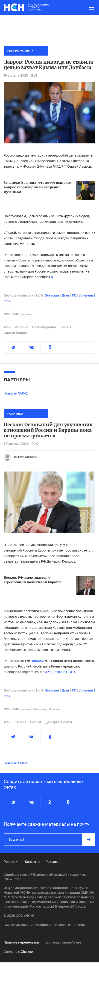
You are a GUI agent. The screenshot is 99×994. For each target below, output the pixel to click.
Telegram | (87, 295)
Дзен (65, 295)
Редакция (11, 862)
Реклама (52, 862)
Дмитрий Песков (59, 722)
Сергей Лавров (16, 333)
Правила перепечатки (21, 942)
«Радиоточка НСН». (60, 672)
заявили (37, 661)
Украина (21, 327)
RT (53, 277)
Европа (20, 722)
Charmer (27, 951)
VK (74, 295)
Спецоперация (44, 327)
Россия (65, 327)
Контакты (32, 862)
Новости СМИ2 (16, 393)
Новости (52, 295)
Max (7, 301)
